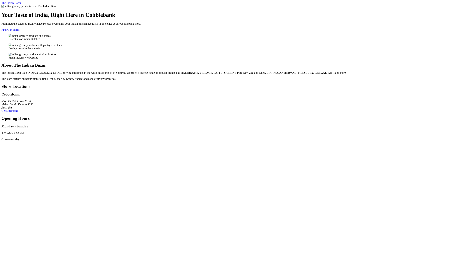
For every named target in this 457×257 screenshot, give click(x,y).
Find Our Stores (10, 29)
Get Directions (9, 110)
